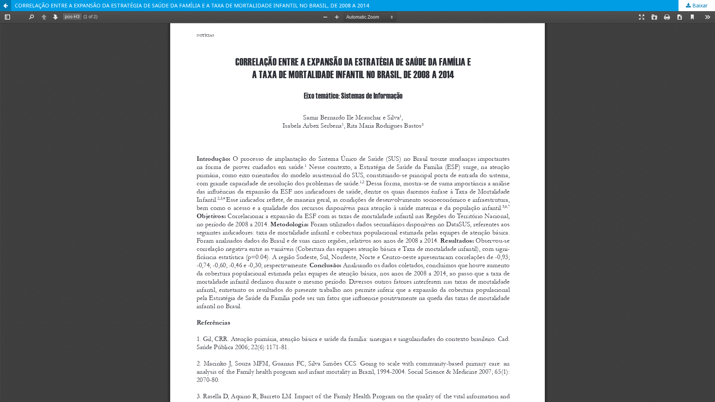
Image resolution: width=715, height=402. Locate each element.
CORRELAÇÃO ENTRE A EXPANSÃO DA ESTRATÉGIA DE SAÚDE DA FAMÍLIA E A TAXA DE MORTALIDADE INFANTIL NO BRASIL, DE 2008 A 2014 (192, 5)
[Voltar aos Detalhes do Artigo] (5, 5)
